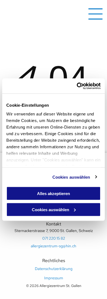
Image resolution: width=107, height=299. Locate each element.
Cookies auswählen (71, 177)
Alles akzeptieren (53, 193)
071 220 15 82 (53, 238)
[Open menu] (95, 14)
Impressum (53, 277)
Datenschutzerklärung (53, 268)
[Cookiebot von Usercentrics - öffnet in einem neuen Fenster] (77, 85)
